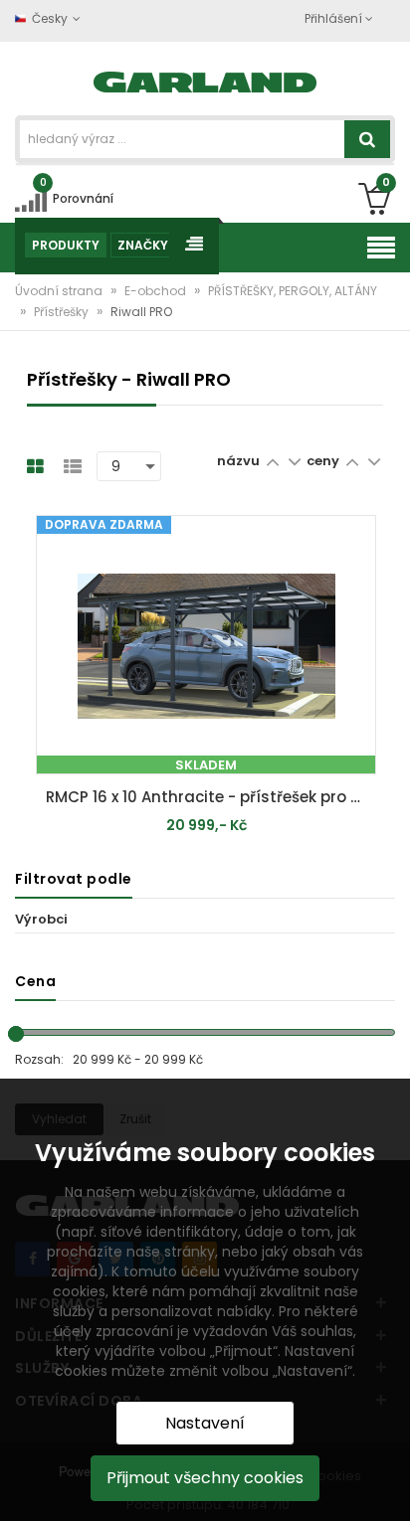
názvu (238, 460)
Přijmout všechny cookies (205, 1477)
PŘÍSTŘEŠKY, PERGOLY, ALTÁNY (292, 290)
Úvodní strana (60, 290)
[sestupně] (294, 460)
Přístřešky (63, 311)
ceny (323, 460)
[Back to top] (389, 1485)
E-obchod (156, 290)
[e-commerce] (205, 80)
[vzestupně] (272, 460)
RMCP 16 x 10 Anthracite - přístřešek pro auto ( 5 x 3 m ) (211, 796)
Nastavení (205, 1423)
